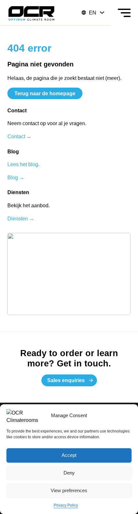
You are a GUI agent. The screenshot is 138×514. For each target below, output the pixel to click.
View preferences (69, 490)
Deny (69, 472)
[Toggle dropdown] (102, 12)
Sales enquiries (66, 380)
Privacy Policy (66, 505)
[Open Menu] (124, 13)
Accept (69, 455)
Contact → (19, 136)
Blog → (15, 177)
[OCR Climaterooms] (31, 13)
